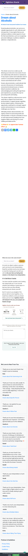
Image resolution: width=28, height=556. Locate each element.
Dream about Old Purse (9, 498)
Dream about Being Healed (10, 467)
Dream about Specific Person (11, 397)
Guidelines (5, 549)
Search (22, 7)
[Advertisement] (14, 55)
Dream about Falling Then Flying (12, 533)
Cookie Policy (6, 546)
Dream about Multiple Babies (11, 512)
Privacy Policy (6, 543)
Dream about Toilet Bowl (9, 446)
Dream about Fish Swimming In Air (12, 376)
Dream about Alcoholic (8, 19)
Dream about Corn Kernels (10, 427)
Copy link (14, 347)
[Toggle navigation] (24, 2)
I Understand (15, 555)
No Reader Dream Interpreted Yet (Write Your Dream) (13, 24)
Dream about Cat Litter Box (10, 481)
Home (3, 14)
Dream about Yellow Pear (10, 411)
